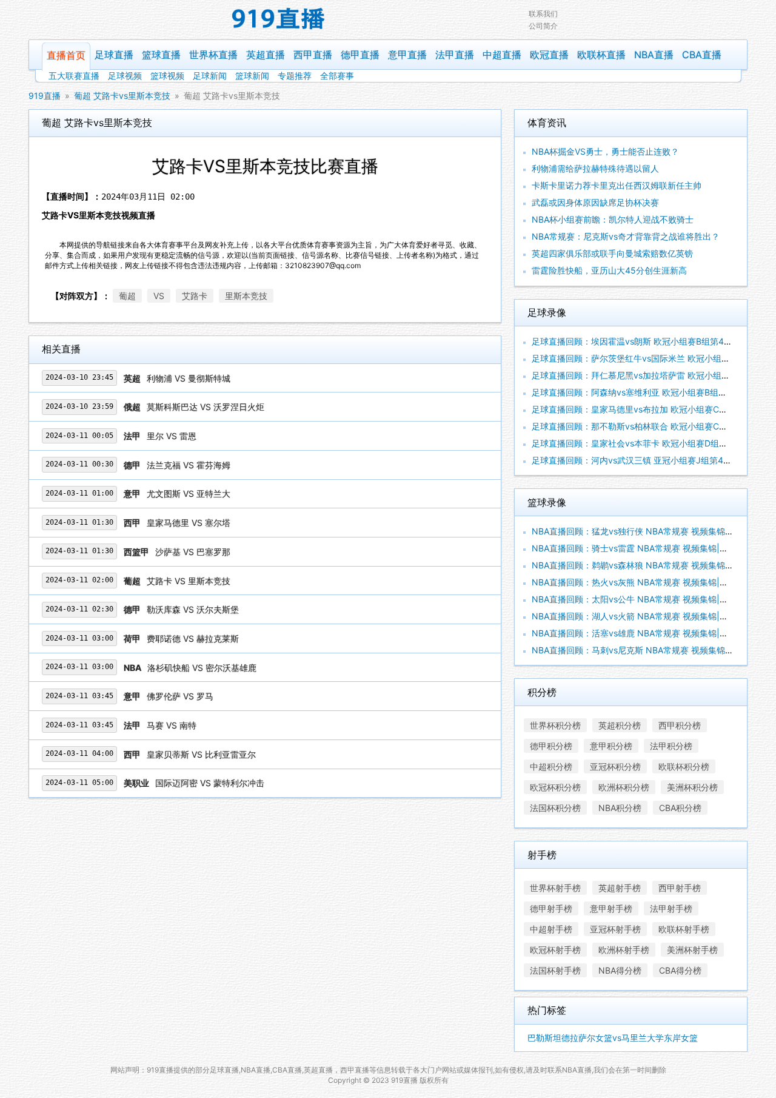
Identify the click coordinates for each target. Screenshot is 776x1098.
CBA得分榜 (680, 970)
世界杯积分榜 (555, 725)
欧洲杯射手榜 (623, 950)
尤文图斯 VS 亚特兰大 (188, 493)
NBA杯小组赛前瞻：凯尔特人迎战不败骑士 (613, 219)
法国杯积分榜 (555, 808)
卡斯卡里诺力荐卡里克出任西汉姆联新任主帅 (616, 185)
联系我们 (543, 13)
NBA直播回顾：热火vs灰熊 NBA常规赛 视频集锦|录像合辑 (643, 582)
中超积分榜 (551, 766)
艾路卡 (194, 296)
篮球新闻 (252, 75)
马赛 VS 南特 (171, 725)
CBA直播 (701, 55)
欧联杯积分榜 (683, 766)
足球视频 (125, 75)
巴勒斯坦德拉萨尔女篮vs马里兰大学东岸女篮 (612, 1037)
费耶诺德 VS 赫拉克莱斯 (193, 638)
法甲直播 (454, 55)
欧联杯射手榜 (683, 929)
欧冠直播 (549, 55)
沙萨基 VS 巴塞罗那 (192, 552)
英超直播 (265, 55)
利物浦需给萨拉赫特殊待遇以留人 (595, 168)
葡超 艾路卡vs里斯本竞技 (122, 95)
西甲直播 (312, 55)
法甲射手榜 (671, 908)
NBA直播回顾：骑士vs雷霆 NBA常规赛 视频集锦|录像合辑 (643, 548)
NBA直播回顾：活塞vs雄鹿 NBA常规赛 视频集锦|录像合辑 (643, 633)
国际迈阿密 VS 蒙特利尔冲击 (209, 783)
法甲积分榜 (671, 746)
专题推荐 (295, 75)
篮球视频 (167, 75)
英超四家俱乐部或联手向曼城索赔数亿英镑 (612, 253)
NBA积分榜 (619, 808)
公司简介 (543, 25)
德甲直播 (360, 55)
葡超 (127, 296)
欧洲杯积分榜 (623, 787)
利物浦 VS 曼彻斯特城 (188, 378)
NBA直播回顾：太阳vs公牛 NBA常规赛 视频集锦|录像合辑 (643, 599)
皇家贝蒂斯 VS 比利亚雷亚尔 (201, 754)
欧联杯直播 (601, 55)
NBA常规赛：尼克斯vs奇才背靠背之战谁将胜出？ (626, 236)
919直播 (44, 95)
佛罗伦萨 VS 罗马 (180, 696)
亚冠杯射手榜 (615, 929)
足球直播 (114, 55)
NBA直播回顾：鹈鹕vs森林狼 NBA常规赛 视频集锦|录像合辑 (647, 565)
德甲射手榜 (551, 908)
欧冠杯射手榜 (555, 950)
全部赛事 (337, 75)
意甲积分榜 (611, 746)
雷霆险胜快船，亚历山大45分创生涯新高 (609, 270)
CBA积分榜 (680, 808)
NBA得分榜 (619, 970)
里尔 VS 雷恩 (171, 436)
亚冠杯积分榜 (615, 766)
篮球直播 (161, 55)
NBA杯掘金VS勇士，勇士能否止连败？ (605, 151)
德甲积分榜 (551, 746)
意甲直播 (407, 55)
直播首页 (66, 55)
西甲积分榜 (679, 725)
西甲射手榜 (679, 888)
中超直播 (502, 55)
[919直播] (279, 19)
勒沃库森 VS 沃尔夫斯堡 (193, 609)
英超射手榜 (619, 888)
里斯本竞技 (246, 296)
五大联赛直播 (73, 75)
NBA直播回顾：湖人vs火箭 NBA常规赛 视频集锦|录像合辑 (643, 616)
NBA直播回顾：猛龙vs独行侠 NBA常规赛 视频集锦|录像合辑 (647, 531)
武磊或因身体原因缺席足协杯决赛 (595, 202)
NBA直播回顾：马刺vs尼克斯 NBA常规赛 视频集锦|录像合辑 (647, 650)
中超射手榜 (551, 929)
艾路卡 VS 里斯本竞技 (188, 581)
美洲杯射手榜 (692, 950)
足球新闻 (210, 75)
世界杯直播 (213, 55)
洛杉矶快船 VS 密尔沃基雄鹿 (201, 667)
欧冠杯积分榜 (555, 787)
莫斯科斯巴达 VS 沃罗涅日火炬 (205, 407)
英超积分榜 (619, 725)
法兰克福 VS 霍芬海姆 (188, 465)
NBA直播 (654, 55)
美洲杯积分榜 (692, 787)
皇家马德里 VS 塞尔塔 (188, 522)
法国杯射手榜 (555, 970)
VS (158, 296)
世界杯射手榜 (555, 888)
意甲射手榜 (611, 908)
